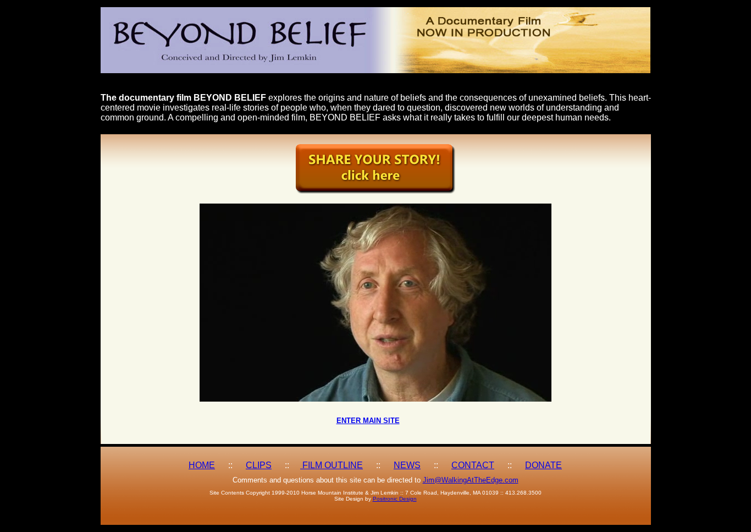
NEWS (407, 465)
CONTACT (472, 465)
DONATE (543, 465)
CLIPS (259, 465)
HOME (202, 465)
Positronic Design (395, 499)
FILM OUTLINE (331, 465)
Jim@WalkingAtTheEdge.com (470, 480)
